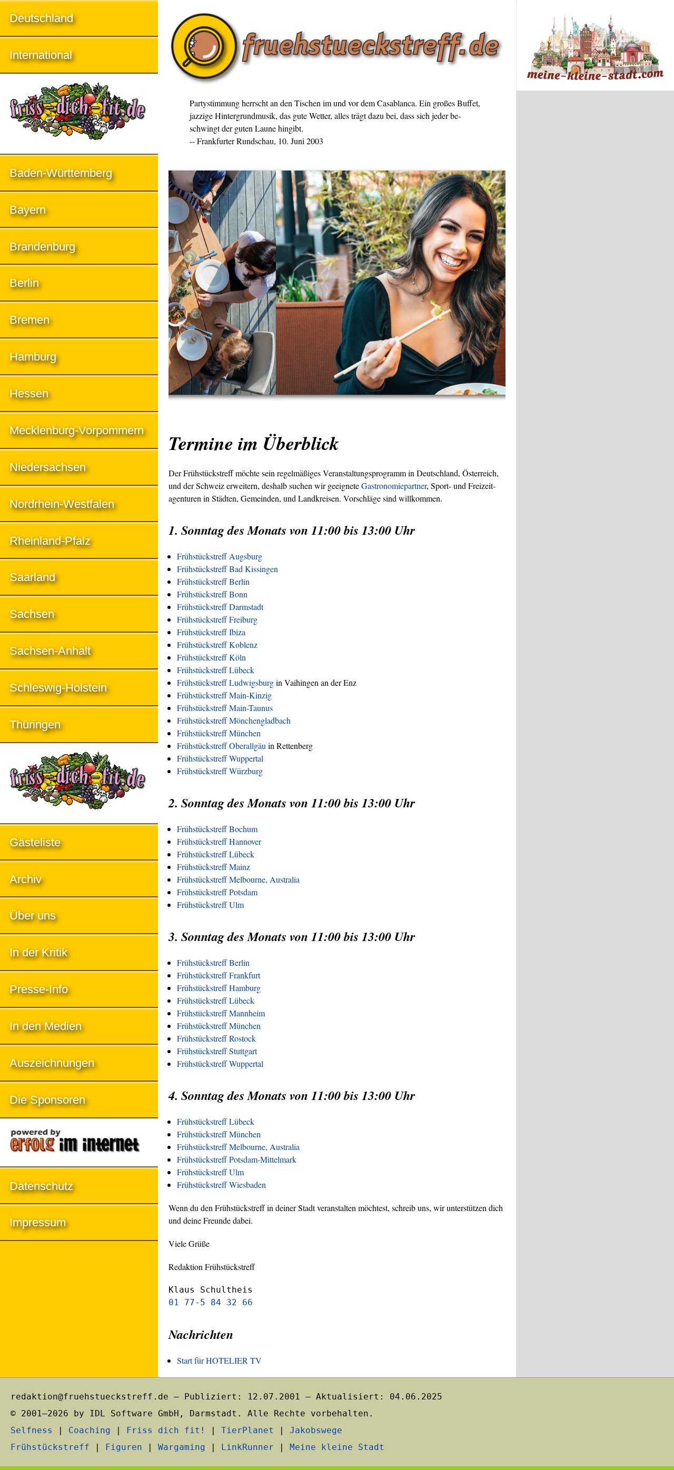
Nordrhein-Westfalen (61, 504)
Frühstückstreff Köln (211, 657)
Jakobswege (316, 1430)
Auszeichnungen (51, 1062)
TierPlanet (247, 1430)
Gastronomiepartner (394, 485)
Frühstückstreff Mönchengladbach (234, 720)
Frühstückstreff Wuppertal (220, 758)
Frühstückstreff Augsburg (219, 556)
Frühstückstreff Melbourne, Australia (238, 879)
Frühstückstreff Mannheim (221, 1012)
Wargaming (181, 1447)
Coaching (89, 1430)
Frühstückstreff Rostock (216, 1038)
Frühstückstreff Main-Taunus (225, 707)
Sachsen (31, 614)
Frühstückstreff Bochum (217, 828)
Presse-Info (38, 989)
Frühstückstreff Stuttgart (217, 1050)
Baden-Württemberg (60, 172)
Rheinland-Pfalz (50, 540)
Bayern (27, 209)
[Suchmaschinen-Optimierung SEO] (79, 1143)
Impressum (37, 1222)
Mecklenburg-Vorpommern (76, 430)
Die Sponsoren (47, 1099)
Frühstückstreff (50, 1447)
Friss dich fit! (165, 1430)
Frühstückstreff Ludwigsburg (225, 682)
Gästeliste (35, 842)
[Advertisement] (595, 273)
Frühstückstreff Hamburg (219, 987)
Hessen (28, 393)
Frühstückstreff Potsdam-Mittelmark (236, 1159)
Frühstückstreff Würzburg (220, 770)
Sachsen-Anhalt (50, 650)
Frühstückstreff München (219, 732)
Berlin (24, 282)
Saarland (32, 577)
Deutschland (41, 18)
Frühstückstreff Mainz (213, 866)
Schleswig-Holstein (58, 687)
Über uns (32, 915)
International (40, 55)
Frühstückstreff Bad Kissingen (227, 568)
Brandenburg (42, 246)
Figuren (123, 1447)
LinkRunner (247, 1447)
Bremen (29, 319)
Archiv (25, 879)
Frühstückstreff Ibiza (211, 631)
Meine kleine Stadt (337, 1447)
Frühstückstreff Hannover (219, 841)
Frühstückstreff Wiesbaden (221, 1184)
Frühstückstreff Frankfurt (218, 975)
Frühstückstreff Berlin (213, 581)
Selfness (32, 1430)
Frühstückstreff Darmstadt (220, 606)
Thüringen (35, 724)
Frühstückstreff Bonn (212, 593)
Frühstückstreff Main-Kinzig (224, 695)
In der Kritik (38, 952)
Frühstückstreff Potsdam (217, 891)
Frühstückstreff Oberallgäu (221, 745)
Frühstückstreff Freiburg (217, 619)
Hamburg (32, 356)
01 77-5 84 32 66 (210, 1302)
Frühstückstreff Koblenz (217, 644)
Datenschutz (41, 1186)
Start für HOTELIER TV (219, 1360)
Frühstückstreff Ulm (210, 904)
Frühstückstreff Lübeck (215, 669)
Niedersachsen (47, 467)
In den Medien (45, 1026)
